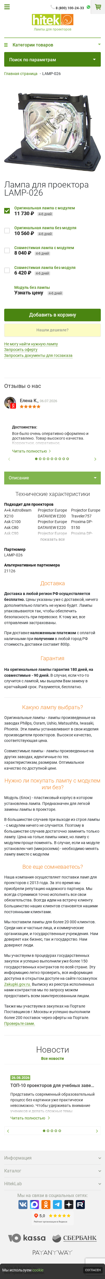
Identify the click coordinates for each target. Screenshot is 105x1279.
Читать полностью (29, 451)
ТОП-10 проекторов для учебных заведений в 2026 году (52, 1085)
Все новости (52, 1059)
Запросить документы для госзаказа (38, 355)
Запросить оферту (21, 349)
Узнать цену (28, 293)
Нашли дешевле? (52, 330)
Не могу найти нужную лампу (31, 344)
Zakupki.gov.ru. (17, 984)
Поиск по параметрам (32, 59)
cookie (37, 1270)
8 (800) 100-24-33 (70, 8)
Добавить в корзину (52, 315)
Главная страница (21, 73)
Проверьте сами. (19, 1023)
